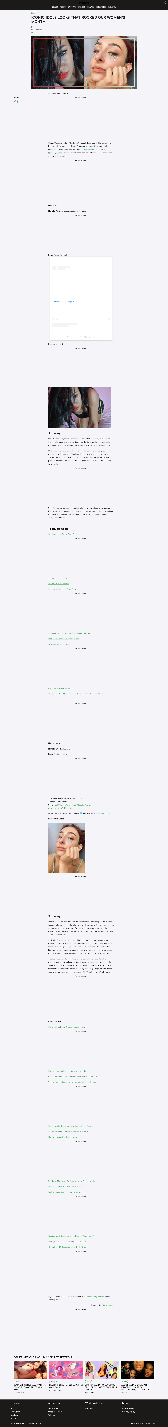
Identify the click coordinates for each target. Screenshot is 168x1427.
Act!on (63, 7)
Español (112, 7)
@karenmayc (108, 1305)
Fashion (81, 7)
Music (55, 7)
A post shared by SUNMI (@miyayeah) (81, 337)
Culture (72, 7)
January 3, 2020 (104, 813)
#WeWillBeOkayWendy (81, 805)
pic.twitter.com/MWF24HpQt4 (60, 808)
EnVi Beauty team (94, 1296)
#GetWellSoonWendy (62, 805)
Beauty (90, 7)
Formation (101, 7)
